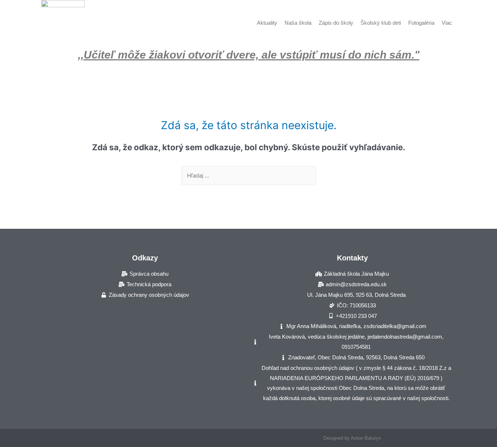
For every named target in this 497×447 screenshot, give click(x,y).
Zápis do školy (336, 23)
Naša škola (298, 23)
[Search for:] (248, 175)
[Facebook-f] (145, 438)
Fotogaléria (421, 23)
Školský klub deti (381, 23)
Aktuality (267, 23)
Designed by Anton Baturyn (352, 438)
